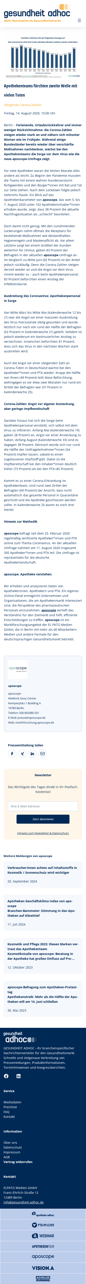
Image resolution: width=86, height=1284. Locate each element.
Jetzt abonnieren (43, 819)
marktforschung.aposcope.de (34, 722)
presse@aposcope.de (31, 718)
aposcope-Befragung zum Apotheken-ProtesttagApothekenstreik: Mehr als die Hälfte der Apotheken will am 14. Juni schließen (42, 994)
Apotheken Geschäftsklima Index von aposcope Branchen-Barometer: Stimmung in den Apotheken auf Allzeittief (41, 908)
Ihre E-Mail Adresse (25, 806)
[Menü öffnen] (79, 20)
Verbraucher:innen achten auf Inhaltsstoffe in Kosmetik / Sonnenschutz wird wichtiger (42, 870)
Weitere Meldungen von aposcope (28, 856)
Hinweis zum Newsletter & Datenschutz (43, 833)
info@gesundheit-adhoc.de (24, 1202)
